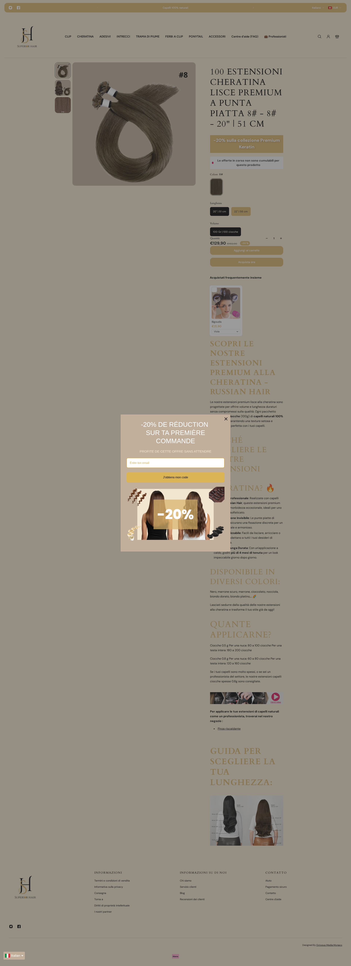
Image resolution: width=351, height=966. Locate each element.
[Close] (226, 418)
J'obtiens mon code (175, 477)
